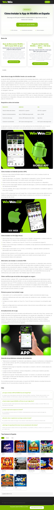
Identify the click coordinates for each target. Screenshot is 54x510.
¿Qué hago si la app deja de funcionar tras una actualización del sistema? (20, 425)
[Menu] (52, 2)
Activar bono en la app (13, 61)
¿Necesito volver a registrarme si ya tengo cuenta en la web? (17, 418)
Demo (7, 447)
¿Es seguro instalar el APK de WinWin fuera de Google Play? (16, 392)
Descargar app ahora (36, 507)
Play (7, 445)
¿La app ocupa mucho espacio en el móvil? (12, 409)
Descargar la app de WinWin (27, 24)
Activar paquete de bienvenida (40, 63)
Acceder (47, 1)
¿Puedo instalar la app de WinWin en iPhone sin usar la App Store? (18, 401)
